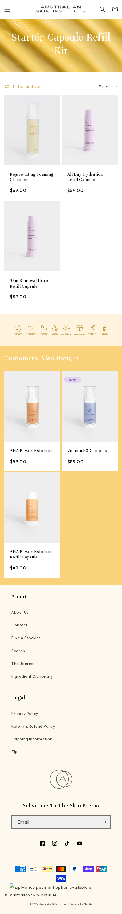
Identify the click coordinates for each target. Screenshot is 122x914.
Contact (19, 625)
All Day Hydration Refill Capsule (85, 177)
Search (18, 650)
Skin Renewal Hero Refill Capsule (29, 283)
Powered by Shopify (80, 904)
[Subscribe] (104, 822)
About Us (20, 612)
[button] (7, 9)
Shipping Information (31, 739)
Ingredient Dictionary (32, 676)
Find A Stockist (25, 637)
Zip (14, 751)
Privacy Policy (24, 713)
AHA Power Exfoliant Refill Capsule (31, 554)
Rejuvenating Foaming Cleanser (32, 177)
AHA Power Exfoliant (31, 450)
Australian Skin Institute (53, 904)
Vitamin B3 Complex (87, 450)
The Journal (23, 663)
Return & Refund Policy (33, 726)
